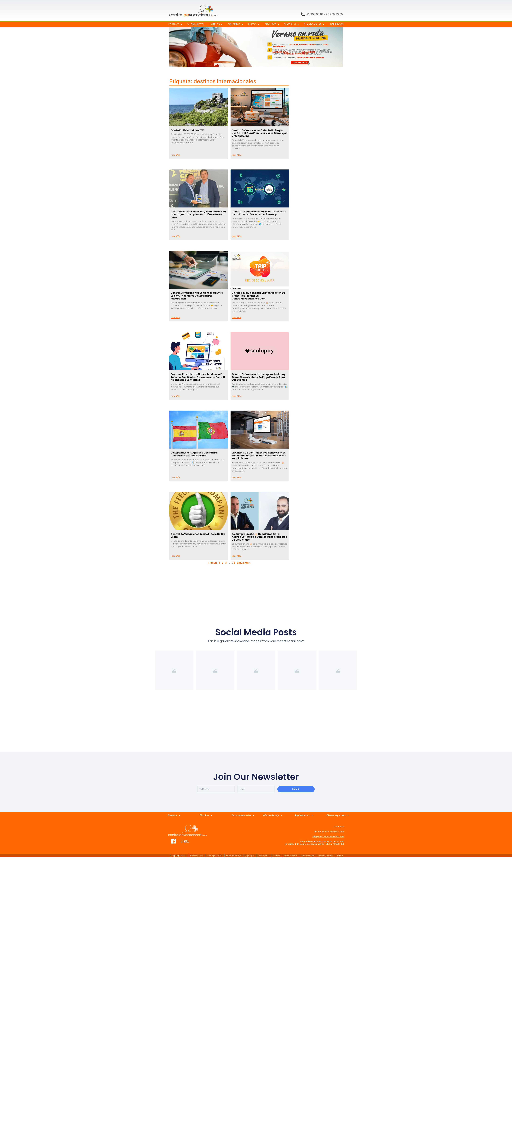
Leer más (175, 155)
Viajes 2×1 (290, 24)
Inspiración (337, 24)
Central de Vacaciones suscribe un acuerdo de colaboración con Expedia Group (259, 213)
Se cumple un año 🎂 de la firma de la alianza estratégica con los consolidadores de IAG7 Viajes (259, 536)
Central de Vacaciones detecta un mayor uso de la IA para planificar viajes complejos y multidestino (259, 133)
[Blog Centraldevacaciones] (186, 841)
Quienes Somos (264, 856)
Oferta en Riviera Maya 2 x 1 (187, 130)
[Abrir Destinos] (180, 815)
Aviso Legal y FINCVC (214, 856)
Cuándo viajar (313, 24)
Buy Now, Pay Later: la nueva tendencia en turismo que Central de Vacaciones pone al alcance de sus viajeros (198, 376)
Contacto (276, 856)
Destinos (173, 24)
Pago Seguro (249, 856)
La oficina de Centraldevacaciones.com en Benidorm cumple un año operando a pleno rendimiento (259, 455)
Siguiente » (243, 562)
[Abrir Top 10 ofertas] (312, 815)
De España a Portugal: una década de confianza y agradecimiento (194, 454)
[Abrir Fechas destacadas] (253, 815)
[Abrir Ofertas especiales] (348, 815)
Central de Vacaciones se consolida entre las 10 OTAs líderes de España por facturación (197, 295)
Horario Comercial (290, 856)
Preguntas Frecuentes (325, 856)
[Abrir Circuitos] (211, 815)
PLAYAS (252, 24)
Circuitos (270, 24)
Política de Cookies (196, 856)
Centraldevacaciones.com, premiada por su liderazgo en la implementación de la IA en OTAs (198, 214)
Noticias (340, 856)
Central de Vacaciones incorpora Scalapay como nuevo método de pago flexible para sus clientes (258, 376)
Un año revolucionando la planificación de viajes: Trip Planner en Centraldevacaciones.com (258, 295)
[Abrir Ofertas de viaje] (282, 815)
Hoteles (215, 24)
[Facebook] (173, 841)
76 (233, 562)
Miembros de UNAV (307, 856)
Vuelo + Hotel (195, 24)
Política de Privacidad (233, 856)
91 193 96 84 (315, 14)
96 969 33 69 (334, 14)
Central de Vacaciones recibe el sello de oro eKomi (198, 535)
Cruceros (234, 24)
